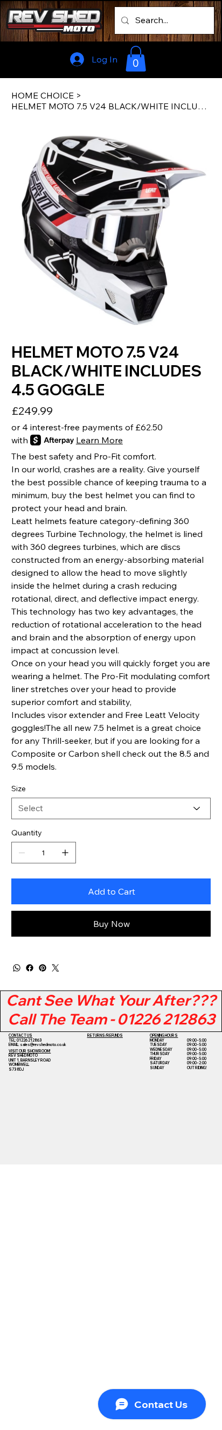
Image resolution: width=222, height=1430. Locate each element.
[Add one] (65, 852)
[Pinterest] (42, 967)
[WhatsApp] (16, 967)
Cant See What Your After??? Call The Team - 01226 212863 (111, 1009)
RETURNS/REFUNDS (105, 1035)
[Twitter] (55, 967)
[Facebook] (29, 967)
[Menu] (190, 58)
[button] (136, 59)
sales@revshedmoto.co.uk (43, 1044)
